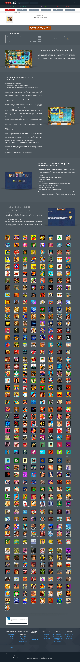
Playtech (9, 6)
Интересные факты (34, 639)
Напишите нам (9, 653)
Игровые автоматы (23, 3)
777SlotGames (10, 2)
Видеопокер (46, 636)
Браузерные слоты (69, 642)
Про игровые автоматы (57, 634)
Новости (34, 637)
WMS (58, 6)
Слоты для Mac (69, 638)
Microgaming (34, 6)
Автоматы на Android (69, 634)
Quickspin (15, 6)
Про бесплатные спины (57, 636)
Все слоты (10, 9)
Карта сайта (16, 653)
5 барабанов (34, 9)
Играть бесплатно (34, 635)
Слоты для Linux (69, 640)
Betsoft (46, 6)
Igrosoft (11, 638)
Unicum (52, 6)
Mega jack (11, 640)
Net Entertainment (11, 643)
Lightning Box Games (66, 6)
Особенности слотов (46, 638)
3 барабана (22, 9)
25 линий (70, 9)
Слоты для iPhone (69, 636)
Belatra (11, 636)
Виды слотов (46, 634)
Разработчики (34, 3)
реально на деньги (40, 27)
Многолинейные (46, 9)
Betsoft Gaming (11, 645)
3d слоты (58, 9)
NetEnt (41, 6)
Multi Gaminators (24, 6)
